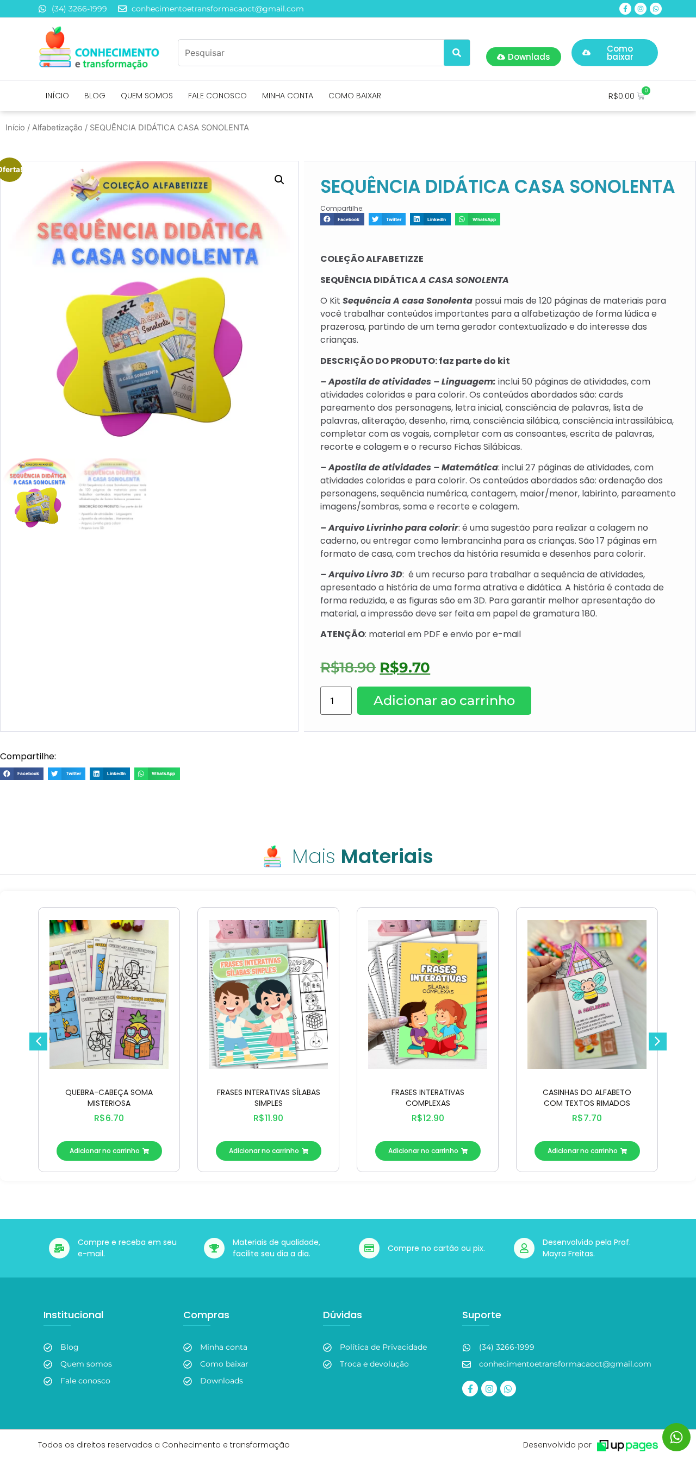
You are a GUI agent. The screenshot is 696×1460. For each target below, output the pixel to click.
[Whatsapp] (656, 9)
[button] (279, 180)
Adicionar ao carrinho (444, 700)
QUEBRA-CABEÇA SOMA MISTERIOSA (109, 1098)
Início (15, 128)
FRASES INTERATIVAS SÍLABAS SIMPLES (268, 1098)
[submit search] (457, 53)
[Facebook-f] (625, 9)
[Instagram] (641, 9)
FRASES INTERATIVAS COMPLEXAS (427, 1098)
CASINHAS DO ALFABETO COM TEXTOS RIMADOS (587, 1098)
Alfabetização (57, 128)
